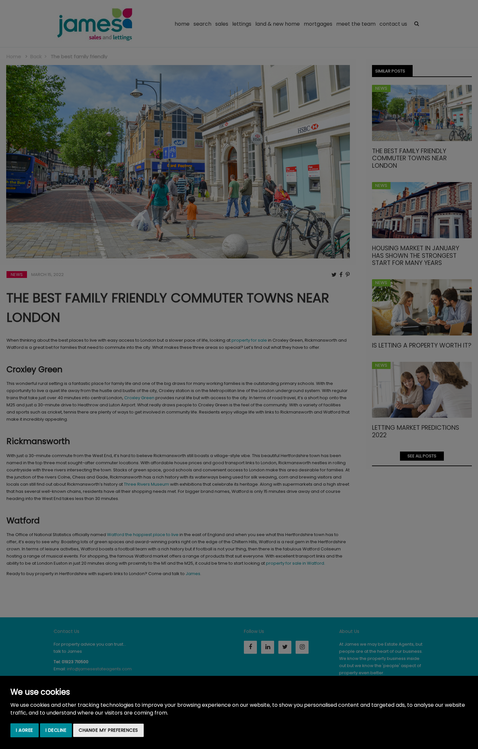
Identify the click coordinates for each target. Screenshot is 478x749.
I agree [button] (24, 730)
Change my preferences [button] (108, 730)
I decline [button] (56, 730)
